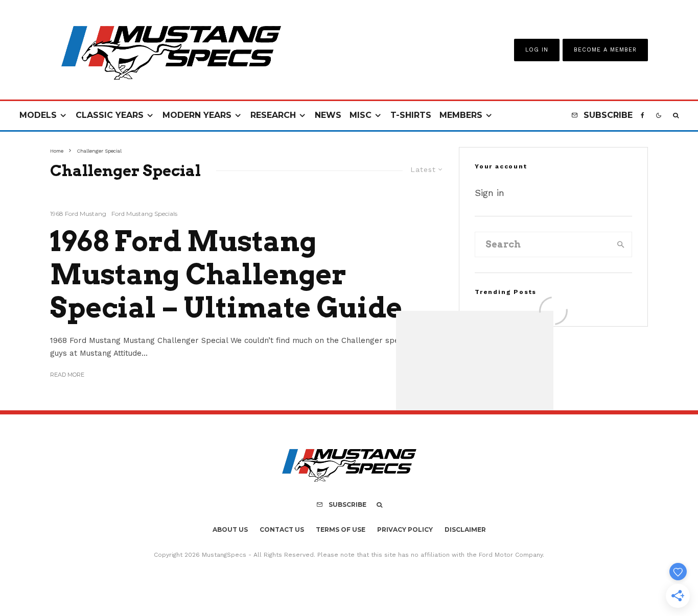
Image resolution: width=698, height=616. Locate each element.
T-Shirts (410, 115)
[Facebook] (642, 115)
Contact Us (282, 529)
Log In (536, 49)
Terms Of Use (340, 529)
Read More (67, 374)
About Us (230, 529)
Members (460, 115)
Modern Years (196, 115)
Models (38, 115)
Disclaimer (465, 529)
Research (273, 115)
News (328, 115)
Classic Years (110, 115)
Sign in (489, 192)
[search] (621, 244)
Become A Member (605, 49)
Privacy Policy (405, 529)
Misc (360, 115)
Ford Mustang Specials (144, 213)
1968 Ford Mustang (78, 213)
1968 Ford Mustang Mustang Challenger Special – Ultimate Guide (226, 274)
